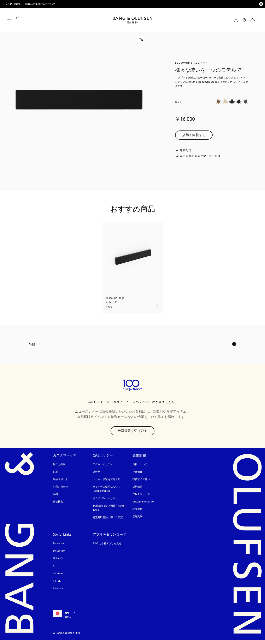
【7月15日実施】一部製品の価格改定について (29, 4)
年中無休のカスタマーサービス (200, 156)
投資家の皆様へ (141, 479)
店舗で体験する (194, 135)
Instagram (59, 551)
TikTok (57, 581)
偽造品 (97, 472)
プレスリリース (141, 494)
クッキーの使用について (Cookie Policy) (110, 489)
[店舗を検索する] (244, 20)
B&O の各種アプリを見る (107, 543)
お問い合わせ (60, 487)
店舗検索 (58, 502)
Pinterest (58, 588)
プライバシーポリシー (105, 498)
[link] (236, 20)
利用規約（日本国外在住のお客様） (109, 508)
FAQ (55, 494)
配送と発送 (59, 464)
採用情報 (137, 487)
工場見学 (137, 516)
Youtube (58, 573)
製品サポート (60, 479)
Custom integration (143, 502)
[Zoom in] (79, 100)
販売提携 (137, 509)
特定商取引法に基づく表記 (108, 517)
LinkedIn (58, 558)
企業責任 (137, 472)
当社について (140, 464)
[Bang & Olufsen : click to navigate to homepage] (132, 20)
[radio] (218, 101)
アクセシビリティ (103, 464)
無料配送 (185, 150)
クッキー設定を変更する (106, 479)
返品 (55, 472)
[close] (261, 4)
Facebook (58, 543)
